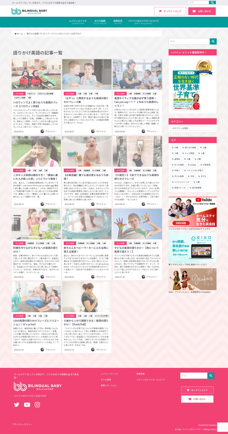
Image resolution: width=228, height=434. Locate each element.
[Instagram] (37, 404)
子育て (177, 170)
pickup (193, 164)
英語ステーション (109, 385)
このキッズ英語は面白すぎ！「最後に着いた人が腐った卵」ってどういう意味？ (35, 177)
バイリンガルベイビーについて (150, 379)
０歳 (154, 94)
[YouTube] (27, 404)
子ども (203, 176)
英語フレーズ (179, 187)
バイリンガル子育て (102, 316)
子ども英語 (179, 176)
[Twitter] (16, 404)
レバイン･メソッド (109, 373)
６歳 (90, 94)
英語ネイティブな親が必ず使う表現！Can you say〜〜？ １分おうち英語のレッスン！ (136, 101)
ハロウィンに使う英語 (45, 94)
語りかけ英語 (190, 147)
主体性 (177, 159)
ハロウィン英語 (19, 98)
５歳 (85, 94)
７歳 (96, 94)
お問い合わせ (203, 11)
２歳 (90, 316)
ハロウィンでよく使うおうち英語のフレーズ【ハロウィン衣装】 (35, 104)
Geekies (213, 424)
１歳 (53, 243)
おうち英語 (19, 94)
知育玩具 (140, 373)
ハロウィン (31, 94)
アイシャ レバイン (53, 131)
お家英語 (137, 94)
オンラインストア (171, 11)
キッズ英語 (147, 94)
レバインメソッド (181, 182)
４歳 (29, 98)
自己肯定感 (196, 187)
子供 (192, 176)
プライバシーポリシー (22, 424)
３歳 (130, 94)
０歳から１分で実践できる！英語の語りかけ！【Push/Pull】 (86, 322)
